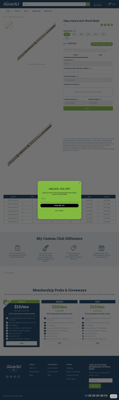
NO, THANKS (59, 210)
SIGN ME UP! (59, 205)
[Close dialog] (79, 183)
